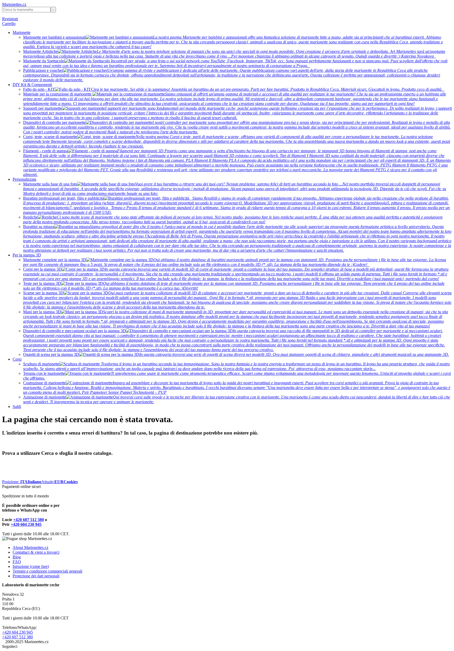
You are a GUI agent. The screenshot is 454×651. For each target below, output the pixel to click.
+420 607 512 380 (28, 519)
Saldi (17, 406)
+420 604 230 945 (26, 524)
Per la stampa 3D (27, 255)
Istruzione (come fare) (31, 566)
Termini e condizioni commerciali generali (47, 571)
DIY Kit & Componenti (32, 84)
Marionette (21, 32)
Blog (17, 557)
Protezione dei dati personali (36, 576)
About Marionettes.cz (30, 547)
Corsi (17, 359)
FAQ (17, 561)
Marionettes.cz (14, 4)
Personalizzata (24, 179)
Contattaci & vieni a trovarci (36, 552)
